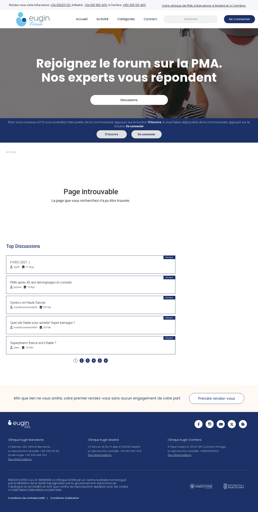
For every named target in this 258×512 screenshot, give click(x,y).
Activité (102, 19)
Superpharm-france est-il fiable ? (33, 343)
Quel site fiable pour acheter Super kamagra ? (42, 323)
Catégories (126, 19)
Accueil (81, 19)
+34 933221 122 (60, 5)
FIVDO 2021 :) (20, 262)
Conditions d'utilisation (64, 498)
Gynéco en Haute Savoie (27, 302)
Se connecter (146, 134)
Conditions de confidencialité (26, 498)
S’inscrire (111, 134)
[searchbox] (190, 19)
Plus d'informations (20, 459)
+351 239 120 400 (134, 5)
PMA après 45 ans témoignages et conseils (41, 282)
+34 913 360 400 (95, 5)
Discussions (129, 100)
